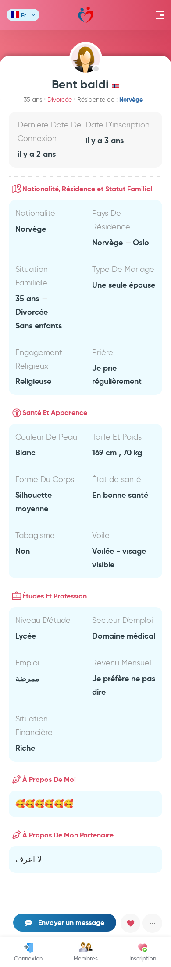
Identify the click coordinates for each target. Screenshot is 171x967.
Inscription (142, 958)
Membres (86, 958)
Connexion (28, 958)
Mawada (85, 15)
